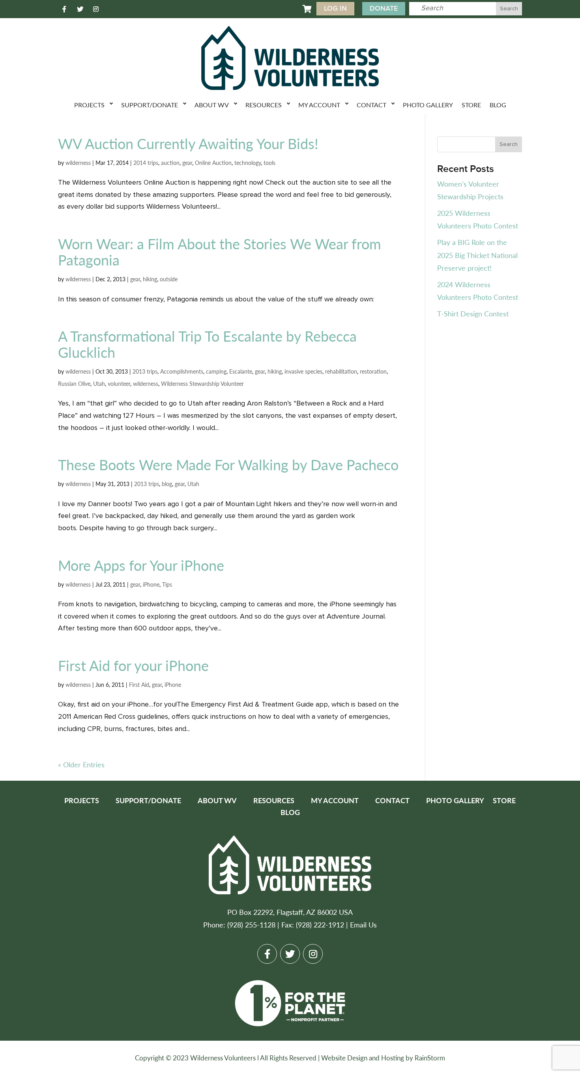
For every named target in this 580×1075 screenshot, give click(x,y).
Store (471, 104)
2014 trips (145, 162)
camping (216, 371)
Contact (371, 104)
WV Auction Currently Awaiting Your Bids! (188, 143)
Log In (335, 8)
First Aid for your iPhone (133, 665)
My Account (319, 104)
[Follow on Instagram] (96, 9)
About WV (212, 104)
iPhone (151, 584)
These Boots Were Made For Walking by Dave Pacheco (228, 464)
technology (247, 162)
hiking (150, 279)
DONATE (384, 8)
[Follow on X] (80, 9)
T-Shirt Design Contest (473, 313)
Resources (263, 104)
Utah (99, 383)
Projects (89, 104)
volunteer (119, 383)
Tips (167, 584)
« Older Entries (81, 764)
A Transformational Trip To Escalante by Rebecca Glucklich (207, 344)
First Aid (139, 684)
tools (269, 162)
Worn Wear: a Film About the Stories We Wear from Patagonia (219, 252)
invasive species (303, 371)
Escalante (240, 371)
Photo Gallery (428, 104)
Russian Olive (74, 383)
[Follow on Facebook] (64, 9)
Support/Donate (149, 104)
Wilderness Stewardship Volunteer (202, 383)
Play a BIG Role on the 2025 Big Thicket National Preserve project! (477, 255)
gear (187, 162)
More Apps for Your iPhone (141, 565)
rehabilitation (341, 371)
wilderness (78, 162)
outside (169, 279)
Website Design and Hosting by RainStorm (383, 1057)
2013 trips (145, 371)
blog (167, 484)
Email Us (363, 924)
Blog (498, 104)
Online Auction (213, 162)
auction (170, 162)
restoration (373, 371)
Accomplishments (181, 371)
